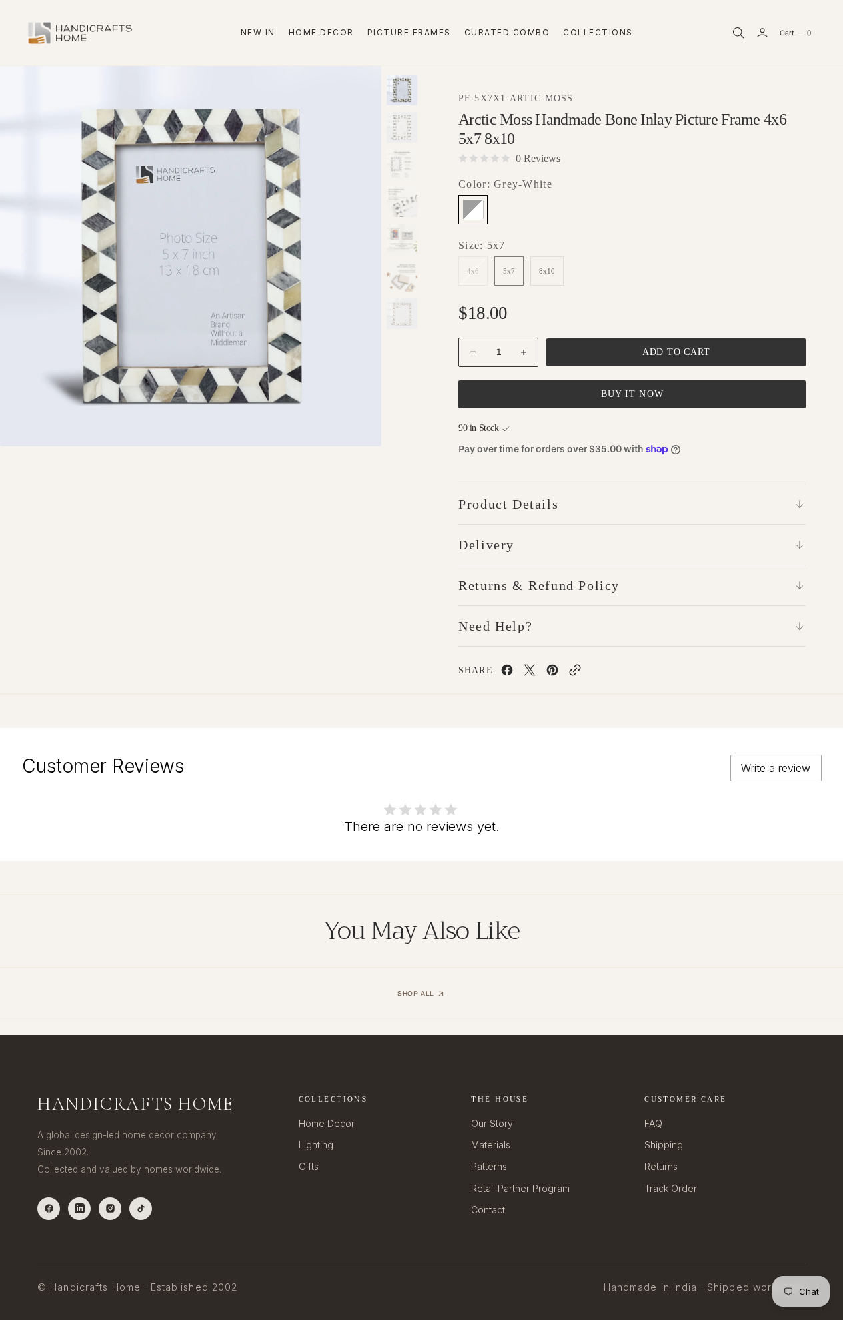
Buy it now (632, 394)
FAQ (653, 1123)
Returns (661, 1166)
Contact (488, 1209)
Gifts (309, 1166)
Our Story (492, 1123)
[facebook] (507, 672)
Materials (490, 1144)
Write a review (775, 768)
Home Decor (321, 32)
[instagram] (110, 1208)
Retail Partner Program (520, 1188)
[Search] (738, 32)
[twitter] (529, 672)
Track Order (670, 1188)
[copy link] (575, 672)
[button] (762, 32)
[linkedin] (79, 1208)
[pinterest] (552, 672)
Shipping (663, 1144)
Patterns (489, 1166)
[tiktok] (140, 1208)
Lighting (316, 1144)
